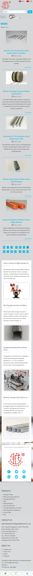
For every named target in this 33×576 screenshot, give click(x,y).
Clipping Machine (8, 503)
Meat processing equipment (11, 497)
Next (27, 251)
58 (11, 251)
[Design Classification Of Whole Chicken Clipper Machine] (16, 212)
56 (4, 251)
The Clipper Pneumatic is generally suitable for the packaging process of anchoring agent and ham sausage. (16, 61)
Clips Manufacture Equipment (11, 510)
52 (16, 247)
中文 (31, 1)
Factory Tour (7, 551)
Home (2, 27)
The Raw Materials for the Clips (12, 508)
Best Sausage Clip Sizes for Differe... (15, 305)
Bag (4, 514)
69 (23, 251)
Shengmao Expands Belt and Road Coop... (14, 349)
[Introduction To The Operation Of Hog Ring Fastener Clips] (16, 129)
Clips (4, 501)
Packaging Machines (9, 499)
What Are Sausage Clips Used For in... (16, 397)
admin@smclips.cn (11, 531)
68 (20, 251)
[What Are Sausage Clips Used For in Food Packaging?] (16, 438)
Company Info (7, 549)
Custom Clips (7, 512)
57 (8, 251)
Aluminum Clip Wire (9, 505)
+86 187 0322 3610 (13, 540)
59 (15, 251)
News (7, 27)
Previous (4, 247)
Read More (28, 67)
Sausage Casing (8, 494)
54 (24, 247)
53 (20, 247)
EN (23, 1)
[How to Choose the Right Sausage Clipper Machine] (16, 298)
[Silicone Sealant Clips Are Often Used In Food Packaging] (16, 171)
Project (5, 554)
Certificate (6, 556)
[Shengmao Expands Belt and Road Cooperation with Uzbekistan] (16, 390)
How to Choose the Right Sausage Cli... (16, 263)
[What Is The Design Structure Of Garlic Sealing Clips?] (16, 83)
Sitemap (4, 565)
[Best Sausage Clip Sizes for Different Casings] (16, 340)
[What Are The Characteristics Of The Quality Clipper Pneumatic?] (16, 43)
